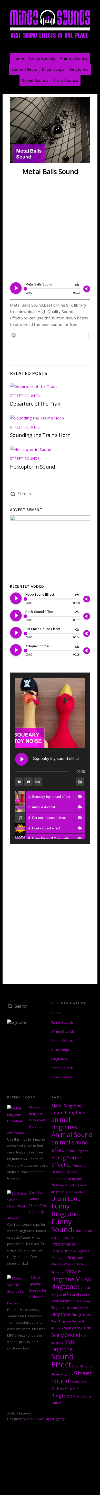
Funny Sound (61, 1225)
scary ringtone (77, 1328)
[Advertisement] (50, 229)
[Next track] (28, 781)
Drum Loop (66, 1198)
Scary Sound (65, 1334)
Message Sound (63, 1264)
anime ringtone (77, 1151)
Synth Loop (78, 1382)
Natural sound (78, 1294)
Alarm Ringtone (66, 1106)
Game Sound (82, 1231)
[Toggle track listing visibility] (80, 781)
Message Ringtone (67, 1257)
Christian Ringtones (64, 1172)
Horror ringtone (62, 1237)
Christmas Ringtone (66, 1178)
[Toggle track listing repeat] (38, 781)
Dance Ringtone (75, 1192)
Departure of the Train (36, 403)
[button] (80, 796)
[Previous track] (19, 781)
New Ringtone (63, 1301)
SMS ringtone (63, 1346)
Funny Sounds (42, 58)
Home (18, 58)
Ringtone (61, 1314)
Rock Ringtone (61, 1321)
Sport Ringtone (82, 1366)
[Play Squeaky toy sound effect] (21, 759)
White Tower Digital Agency (45, 1419)
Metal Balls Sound (50, 171)
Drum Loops (53, 69)
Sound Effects (24, 69)
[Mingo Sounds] (50, 38)
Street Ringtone (62, 1374)
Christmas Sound (62, 1185)
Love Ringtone (79, 1251)
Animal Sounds (73, 58)
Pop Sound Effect (76, 1308)
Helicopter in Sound (32, 466)
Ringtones (78, 69)
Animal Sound (72, 1134)
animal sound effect (70, 1146)
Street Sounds (35, 80)
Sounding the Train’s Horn (40, 435)
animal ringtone (68, 1113)
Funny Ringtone (65, 1210)
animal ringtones (64, 1123)
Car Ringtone (76, 1165)
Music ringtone (72, 1282)
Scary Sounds (65, 80)
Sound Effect (62, 1360)
